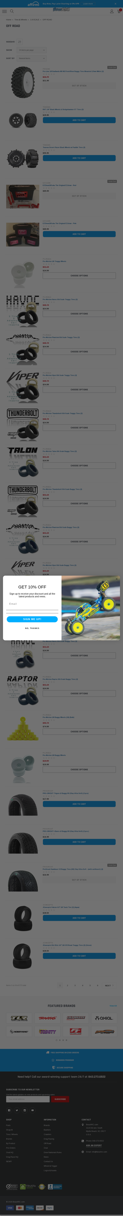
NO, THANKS (32, 628)
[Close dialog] (116, 579)
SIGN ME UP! (32, 619)
